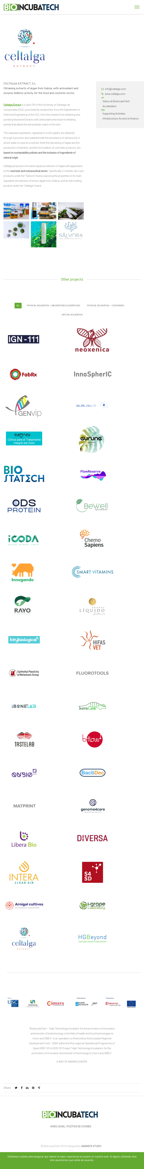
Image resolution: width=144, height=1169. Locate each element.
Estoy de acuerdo (66, 1164)
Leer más (83, 1164)
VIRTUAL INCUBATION (72, 314)
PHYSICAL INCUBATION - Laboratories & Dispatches (53, 305)
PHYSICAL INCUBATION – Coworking (105, 305)
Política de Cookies (79, 1126)
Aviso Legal (57, 1126)
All (18, 305)
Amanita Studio (91, 1146)
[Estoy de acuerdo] (139, 1160)
